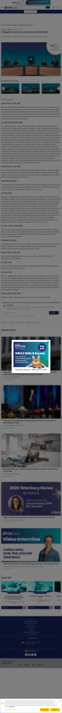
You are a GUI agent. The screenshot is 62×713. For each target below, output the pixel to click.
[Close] (59, 701)
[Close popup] (48, 342)
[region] (31, 706)
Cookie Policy (11, 706)
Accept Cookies (44, 709)
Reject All (55, 709)
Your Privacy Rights (10, 709)
